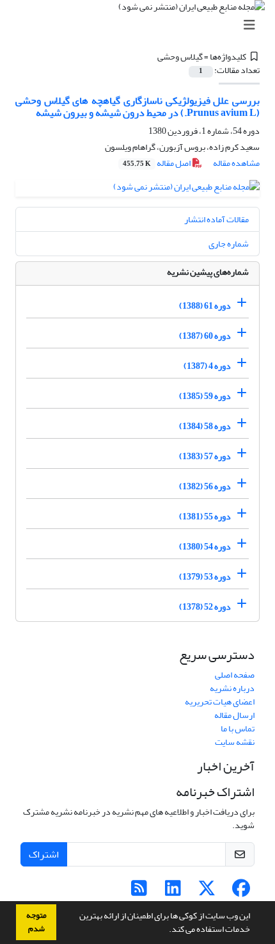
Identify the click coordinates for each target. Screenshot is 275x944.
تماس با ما (238, 728)
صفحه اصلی (235, 674)
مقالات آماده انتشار (216, 219)
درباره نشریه (232, 688)
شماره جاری (228, 243)
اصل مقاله (157, 163)
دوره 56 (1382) (205, 486)
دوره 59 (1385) (205, 396)
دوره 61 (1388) (205, 305)
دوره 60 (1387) (205, 336)
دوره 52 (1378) (205, 606)
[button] (166, 930)
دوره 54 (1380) (205, 546)
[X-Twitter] (207, 891)
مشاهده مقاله (236, 163)
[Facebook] (241, 891)
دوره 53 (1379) (205, 576)
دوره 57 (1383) (205, 456)
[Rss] (139, 891)
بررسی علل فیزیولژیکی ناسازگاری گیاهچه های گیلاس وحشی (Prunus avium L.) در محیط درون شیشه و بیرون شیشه (137, 106)
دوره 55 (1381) (205, 516)
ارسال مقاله (234, 715)
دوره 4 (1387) (207, 366)
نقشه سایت (235, 742)
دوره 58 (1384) (205, 426)
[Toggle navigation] (141, 25)
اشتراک (44, 854)
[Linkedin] (173, 891)
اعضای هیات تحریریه (220, 701)
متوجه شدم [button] (36, 921)
